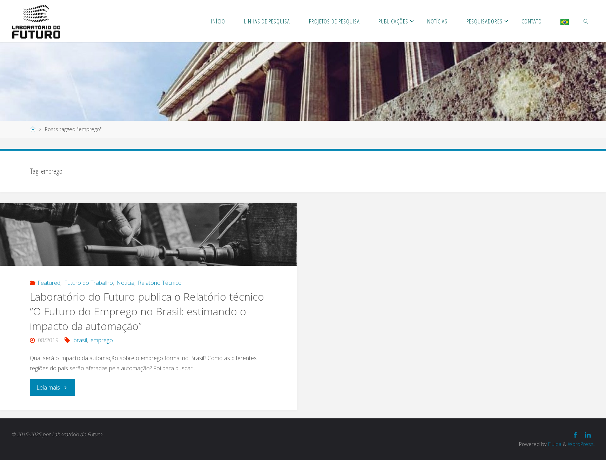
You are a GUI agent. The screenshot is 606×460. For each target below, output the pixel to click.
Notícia (125, 283)
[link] (586, 21)
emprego (101, 340)
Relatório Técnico (160, 283)
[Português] (564, 21)
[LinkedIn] (588, 435)
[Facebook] (575, 435)
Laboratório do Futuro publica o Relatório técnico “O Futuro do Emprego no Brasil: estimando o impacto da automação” (147, 311)
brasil (80, 340)
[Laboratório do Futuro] (36, 21)
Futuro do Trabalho (88, 283)
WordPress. (581, 444)
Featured (49, 283)
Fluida (554, 444)
